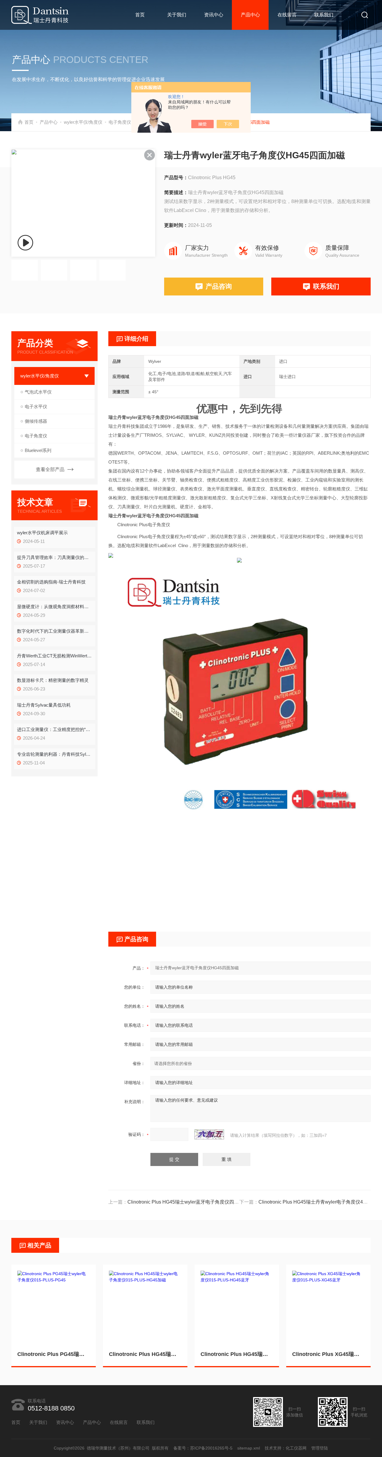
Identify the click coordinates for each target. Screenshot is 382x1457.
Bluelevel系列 (38, 450)
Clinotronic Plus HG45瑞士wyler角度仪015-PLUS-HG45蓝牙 (237, 1354)
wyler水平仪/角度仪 (83, 122)
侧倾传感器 (36, 421)
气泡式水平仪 (38, 391)
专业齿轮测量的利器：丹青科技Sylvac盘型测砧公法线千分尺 (54, 754)
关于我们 (176, 14)
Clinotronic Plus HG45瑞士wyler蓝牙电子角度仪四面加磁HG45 (194, 1201)
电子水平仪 (36, 406)
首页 (140, 14)
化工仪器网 (296, 1448)
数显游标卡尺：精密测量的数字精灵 (53, 680)
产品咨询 (219, 286)
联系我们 (323, 14)
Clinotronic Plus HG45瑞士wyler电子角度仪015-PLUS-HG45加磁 (145, 1354)
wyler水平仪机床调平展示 (42, 532)
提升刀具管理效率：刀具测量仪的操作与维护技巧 (54, 557)
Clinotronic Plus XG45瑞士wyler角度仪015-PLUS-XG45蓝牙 (328, 1354)
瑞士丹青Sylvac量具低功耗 (44, 704)
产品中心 (250, 14)
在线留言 (287, 14)
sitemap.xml (249, 1448)
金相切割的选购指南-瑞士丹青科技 (51, 581)
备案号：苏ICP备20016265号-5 (203, 1448)
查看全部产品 (50, 469)
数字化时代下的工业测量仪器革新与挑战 (54, 631)
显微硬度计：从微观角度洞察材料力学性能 (54, 606)
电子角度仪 (120, 122)
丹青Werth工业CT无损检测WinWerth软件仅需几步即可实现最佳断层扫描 (54, 655)
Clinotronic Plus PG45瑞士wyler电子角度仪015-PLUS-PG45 (53, 1354)
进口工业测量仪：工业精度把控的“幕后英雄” (54, 729)
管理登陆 (320, 1448)
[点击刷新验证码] (209, 1134)
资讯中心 (213, 14)
